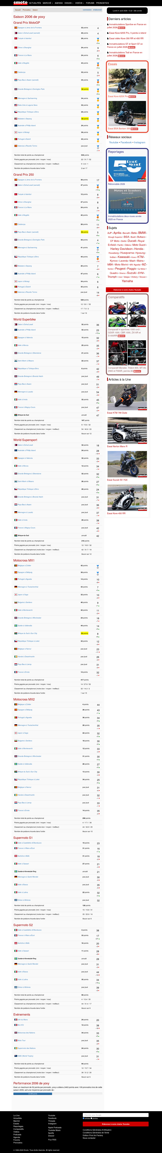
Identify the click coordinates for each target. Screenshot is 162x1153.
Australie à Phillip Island (27, 125)
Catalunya (21, 72)
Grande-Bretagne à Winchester (29, 618)
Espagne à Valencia (25, 337)
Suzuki (131, 272)
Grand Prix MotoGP (26, 22)
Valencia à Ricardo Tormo (27, 146)
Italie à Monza (23, 345)
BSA (126, 236)
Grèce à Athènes (24, 900)
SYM (140, 273)
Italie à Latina (23, 892)
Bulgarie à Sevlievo (25, 602)
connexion (87, 9)
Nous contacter (89, 1138)
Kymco (114, 260)
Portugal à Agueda (25, 579)
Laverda (123, 260)
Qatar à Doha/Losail (25, 324)
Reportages (116, 151)
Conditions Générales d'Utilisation (97, 1129)
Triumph (112, 276)
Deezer (51, 1135)
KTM (140, 257)
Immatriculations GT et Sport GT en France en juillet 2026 (125, 45)
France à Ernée (24, 672)
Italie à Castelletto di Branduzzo (30, 843)
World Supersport (25, 439)
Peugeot (120, 268)
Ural (120, 277)
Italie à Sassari (23, 863)
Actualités (35, 3)
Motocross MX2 (24, 699)
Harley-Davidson (121, 248)
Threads (51, 1121)
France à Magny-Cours (26, 407)
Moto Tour (21, 1040)
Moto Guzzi (139, 244)
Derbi (123, 240)
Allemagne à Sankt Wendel (28, 877)
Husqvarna (127, 253)
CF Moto (114, 241)
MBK (110, 264)
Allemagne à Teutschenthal (28, 587)
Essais (112, 64)
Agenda (59, 3)
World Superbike (24, 319)
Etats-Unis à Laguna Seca (27, 105)
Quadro (114, 273)
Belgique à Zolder (24, 565)
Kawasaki (124, 257)
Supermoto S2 (23, 924)
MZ (144, 264)
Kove (133, 257)
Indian (113, 257)
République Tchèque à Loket (28, 641)
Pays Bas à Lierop (24, 664)
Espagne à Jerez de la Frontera (30, 27)
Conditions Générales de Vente (96, 1132)
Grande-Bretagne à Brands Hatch (30, 376)
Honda (138, 248)
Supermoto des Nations (26, 1048)
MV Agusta (135, 264)
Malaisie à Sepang (25, 118)
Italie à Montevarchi (25, 610)
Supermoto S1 (23, 837)
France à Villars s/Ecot (26, 848)
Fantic (120, 244)
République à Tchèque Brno (28, 368)
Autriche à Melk (23, 856)
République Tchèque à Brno (28, 112)
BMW (142, 232)
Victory (134, 276)
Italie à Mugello (23, 63)
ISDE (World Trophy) (25, 1056)
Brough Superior (115, 237)
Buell (133, 236)
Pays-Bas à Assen (24, 384)
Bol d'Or (21, 1025)
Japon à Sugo (23, 594)
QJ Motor (142, 268)
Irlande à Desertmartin (26, 656)
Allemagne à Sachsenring (27, 98)
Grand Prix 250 (23, 174)
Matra (140, 260)
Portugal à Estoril (24, 139)
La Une (16, 1115)
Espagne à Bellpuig (25, 572)
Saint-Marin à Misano (26, 360)
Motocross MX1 (24, 560)
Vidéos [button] (79, 3)
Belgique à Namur (24, 649)
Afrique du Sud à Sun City (27, 633)
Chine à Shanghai (24, 47)
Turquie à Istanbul (24, 38)
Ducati (132, 240)
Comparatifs (116, 297)
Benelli (126, 232)
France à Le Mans (25, 55)
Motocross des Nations (26, 1032)
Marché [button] (47, 3)
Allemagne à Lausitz (25, 391)
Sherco (122, 273)
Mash (132, 260)
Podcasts (17, 1134)
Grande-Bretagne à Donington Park (31, 89)
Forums (90, 3)
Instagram (139, 142)
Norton (110, 268)
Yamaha (127, 281)
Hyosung (140, 252)
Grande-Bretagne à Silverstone (29, 353)
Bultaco (141, 236)
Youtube (113, 142)
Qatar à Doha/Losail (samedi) (29, 33)
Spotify (51, 1133)
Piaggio (131, 268)
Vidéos (16, 1131)
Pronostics (102, 3)
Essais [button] (68, 3)
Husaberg (114, 252)
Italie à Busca (23, 884)
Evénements (21, 1014)
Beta (134, 233)
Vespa (127, 276)
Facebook (126, 142)
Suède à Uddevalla (25, 625)
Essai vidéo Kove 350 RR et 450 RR (126, 38)
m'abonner (97, 9)
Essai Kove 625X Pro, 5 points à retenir (127, 32)
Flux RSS (52, 1139)
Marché (16, 1121)
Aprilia (117, 233)
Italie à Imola (22, 399)
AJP (109, 233)
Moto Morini (121, 264)
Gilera (128, 244)
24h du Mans (23, 1019)
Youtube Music (54, 1130)
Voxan (142, 276)
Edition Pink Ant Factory (93, 1135)
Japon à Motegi (23, 132)
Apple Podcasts (54, 1127)
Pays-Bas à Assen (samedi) (28, 80)
